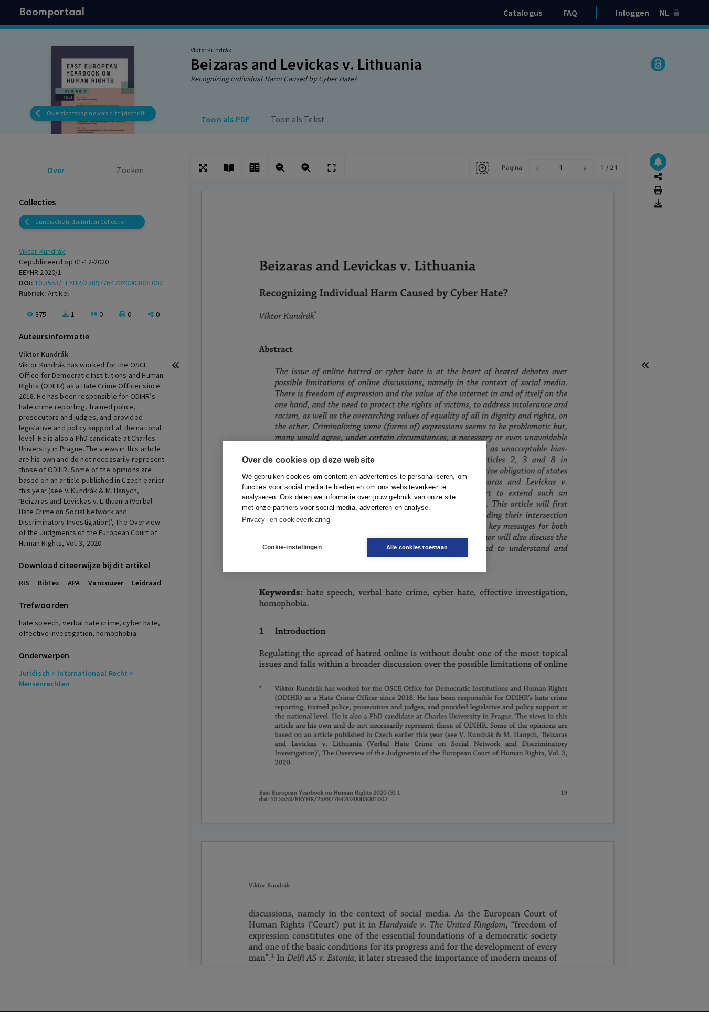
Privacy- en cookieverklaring (286, 520)
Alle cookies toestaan (417, 547)
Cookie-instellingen (292, 547)
